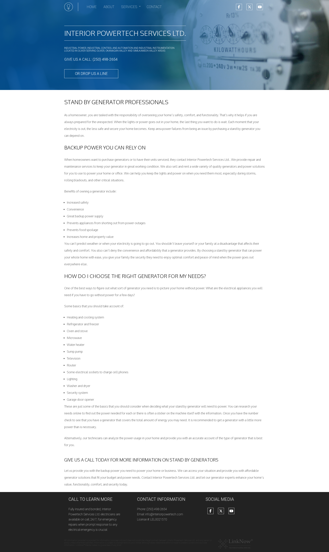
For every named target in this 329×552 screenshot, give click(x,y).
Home (92, 7)
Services (129, 7)
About (108, 7)
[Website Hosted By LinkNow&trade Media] (235, 543)
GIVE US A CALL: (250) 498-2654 (91, 59)
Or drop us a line (91, 73)
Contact (154, 7)
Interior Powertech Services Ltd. (125, 33)
